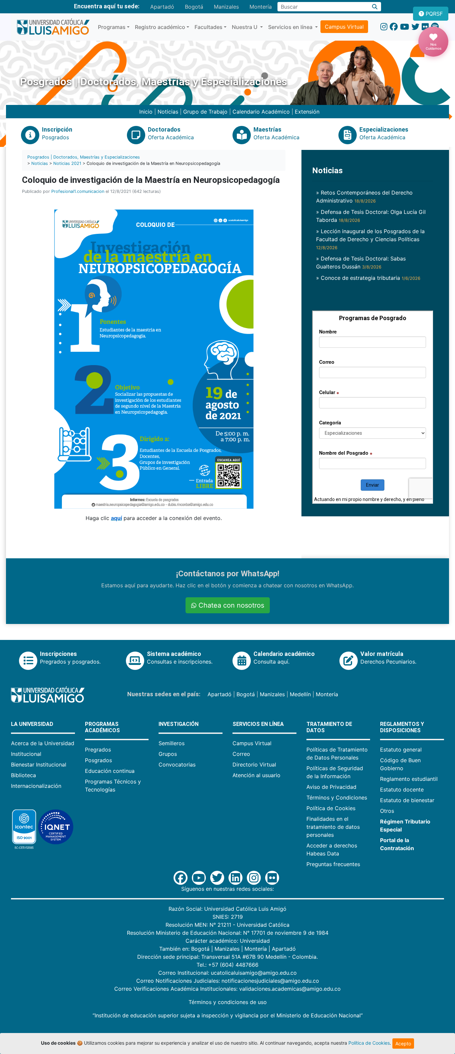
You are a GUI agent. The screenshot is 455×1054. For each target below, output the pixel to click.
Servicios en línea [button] (291, 27)
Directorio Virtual (254, 764)
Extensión (307, 111)
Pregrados (98, 749)
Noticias (168, 111)
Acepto (403, 1043)
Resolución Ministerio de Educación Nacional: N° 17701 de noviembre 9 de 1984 (227, 932)
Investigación (179, 724)
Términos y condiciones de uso (228, 1002)
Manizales (226, 6)
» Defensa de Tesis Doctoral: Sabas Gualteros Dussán (361, 262)
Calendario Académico (261, 111)
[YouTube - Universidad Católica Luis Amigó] (404, 27)
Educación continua (110, 771)
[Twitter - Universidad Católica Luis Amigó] (415, 27)
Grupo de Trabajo (205, 111)
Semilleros (172, 743)
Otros (387, 810)
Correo (241, 754)
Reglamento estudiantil (409, 779)
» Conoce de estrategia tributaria (368, 277)
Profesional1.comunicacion (77, 191)
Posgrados (98, 760)
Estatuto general (401, 749)
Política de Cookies (330, 808)
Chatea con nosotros (230, 605)
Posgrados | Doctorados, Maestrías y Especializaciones (83, 157)
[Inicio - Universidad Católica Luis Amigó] (53, 27)
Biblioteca (23, 775)
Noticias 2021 (67, 163)
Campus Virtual (344, 26)
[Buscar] (374, 6)
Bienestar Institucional (38, 764)
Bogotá (194, 6)
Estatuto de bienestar (407, 800)
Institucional (26, 754)
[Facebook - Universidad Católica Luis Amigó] (394, 27)
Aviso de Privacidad (331, 787)
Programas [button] (112, 27)
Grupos (168, 754)
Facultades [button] (209, 27)
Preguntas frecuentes (333, 864)
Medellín (300, 694)
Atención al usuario (256, 775)
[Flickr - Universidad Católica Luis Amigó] (425, 27)
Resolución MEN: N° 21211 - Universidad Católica (227, 924)
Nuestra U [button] (245, 27)
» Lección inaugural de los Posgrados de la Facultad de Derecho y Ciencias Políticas (370, 239)
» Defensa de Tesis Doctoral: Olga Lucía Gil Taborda (371, 216)
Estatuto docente (402, 789)
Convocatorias (177, 764)
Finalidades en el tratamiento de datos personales (333, 826)
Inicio (146, 111)
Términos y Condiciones (336, 797)
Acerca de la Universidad (42, 743)
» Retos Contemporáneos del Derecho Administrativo (364, 196)
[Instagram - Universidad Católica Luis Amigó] (383, 27)
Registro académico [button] (160, 27)
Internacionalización (36, 786)
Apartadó (162, 6)
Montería (260, 6)
